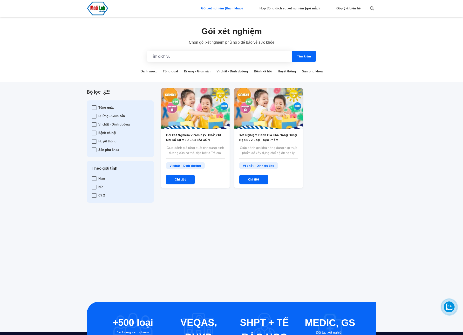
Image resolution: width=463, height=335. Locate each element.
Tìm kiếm (304, 56)
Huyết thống (287, 71)
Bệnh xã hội (263, 71)
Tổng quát (170, 71)
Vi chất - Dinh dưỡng (232, 71)
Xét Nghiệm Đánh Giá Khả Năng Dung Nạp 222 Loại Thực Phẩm (268, 137)
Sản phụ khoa (312, 71)
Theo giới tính (104, 168)
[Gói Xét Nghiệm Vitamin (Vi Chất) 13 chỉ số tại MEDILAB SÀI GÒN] (195, 108)
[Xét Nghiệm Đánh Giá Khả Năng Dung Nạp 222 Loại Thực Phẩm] (268, 108)
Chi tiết (180, 179)
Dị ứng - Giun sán (197, 71)
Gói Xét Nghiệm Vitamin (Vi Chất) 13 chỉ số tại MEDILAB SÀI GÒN (193, 137)
